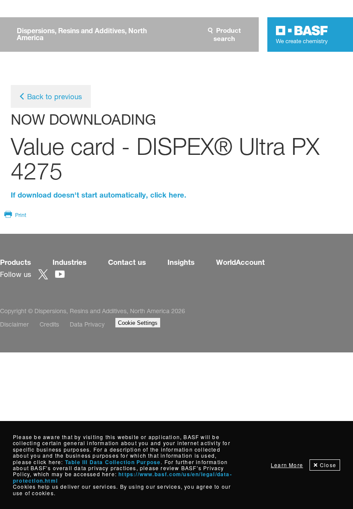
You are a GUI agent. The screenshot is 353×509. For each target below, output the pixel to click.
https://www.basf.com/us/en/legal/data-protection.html (122, 477)
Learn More (287, 464)
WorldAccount (240, 262)
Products (15, 262)
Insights (181, 262)
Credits (49, 324)
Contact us (127, 262)
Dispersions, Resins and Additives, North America (82, 34)
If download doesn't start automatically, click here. (98, 195)
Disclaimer (14, 324)
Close (328, 464)
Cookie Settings (138, 323)
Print (20, 215)
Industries (70, 262)
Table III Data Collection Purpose (113, 462)
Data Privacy (87, 324)
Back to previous (54, 96)
